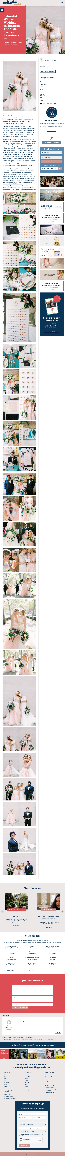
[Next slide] (62, 911)
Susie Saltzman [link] (11, 970)
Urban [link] (41, 91)
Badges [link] (47, 1094)
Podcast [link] (6, 1084)
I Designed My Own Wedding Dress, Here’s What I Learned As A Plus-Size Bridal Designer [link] (48, 916)
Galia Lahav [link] (28, 176)
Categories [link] (27, 1074)
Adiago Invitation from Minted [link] (15, 139)
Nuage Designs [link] (21, 148)
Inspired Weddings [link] (29, 1076)
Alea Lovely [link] (6, 171)
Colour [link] (26, 1080)
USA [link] (41, 97)
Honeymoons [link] (7, 1082)
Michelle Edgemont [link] (15, 184)
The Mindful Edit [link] (8, 1088)
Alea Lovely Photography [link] (47, 67)
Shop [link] (5, 1086)
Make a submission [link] (49, 1087)
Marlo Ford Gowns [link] (11, 965)
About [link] (46, 1074)
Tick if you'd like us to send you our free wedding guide (31, 1135)
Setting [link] (26, 1086)
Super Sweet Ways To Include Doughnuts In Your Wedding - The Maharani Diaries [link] (31, 1039)
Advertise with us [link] (49, 1092)
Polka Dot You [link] (49, 910)
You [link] (5, 1080)
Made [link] (5, 1078)
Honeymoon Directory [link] (9, 1098)
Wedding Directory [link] (52, 142)
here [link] (43, 942)
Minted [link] (21, 123)
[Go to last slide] (2, 911)
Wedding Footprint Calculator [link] (9, 1090)
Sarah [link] (8, 1025)
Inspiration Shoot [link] (16, 42)
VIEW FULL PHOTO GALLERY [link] (47, 71)
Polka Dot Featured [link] (16, 910)
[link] (2, 10)
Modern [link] (42, 86)
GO (60, 168)
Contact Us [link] (48, 1080)
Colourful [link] (42, 83)
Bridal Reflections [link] (8, 178)
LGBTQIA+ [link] (43, 84)
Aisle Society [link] (24, 120)
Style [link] (26, 1084)
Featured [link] (7, 42)
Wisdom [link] (6, 1076)
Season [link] (26, 1088)
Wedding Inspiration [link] (10, 44)
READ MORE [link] (52, 130)
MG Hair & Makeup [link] (23, 174)
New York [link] (42, 95)
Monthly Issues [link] (28, 1090)
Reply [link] (58, 1032)
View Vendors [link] (52, 162)
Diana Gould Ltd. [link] (11, 150)
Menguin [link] (18, 180)
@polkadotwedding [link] (48, 1045)
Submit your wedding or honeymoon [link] (51, 1089)
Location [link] (27, 1082)
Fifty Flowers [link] (31, 147)
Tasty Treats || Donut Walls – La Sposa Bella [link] (20, 1037)
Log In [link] (46, 1081)
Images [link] (26, 1078)
